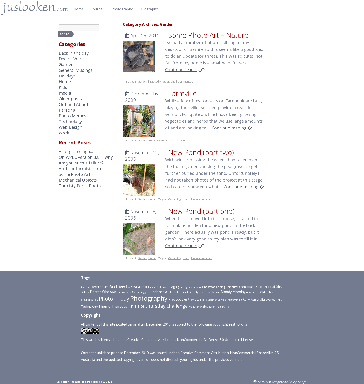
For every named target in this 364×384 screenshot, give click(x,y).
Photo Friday (114, 298)
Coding (220, 287)
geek (148, 292)
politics (194, 299)
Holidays (67, 76)
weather (194, 306)
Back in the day (74, 53)
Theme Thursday (113, 306)
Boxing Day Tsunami (190, 287)
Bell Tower (162, 287)
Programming (234, 299)
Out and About (73, 104)
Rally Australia (253, 299)
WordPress (264, 382)
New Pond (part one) (201, 211)
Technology (70, 121)
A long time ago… (76, 151)
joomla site (213, 292)
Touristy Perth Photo (80, 186)
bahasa (152, 287)
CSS (256, 287)
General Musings (76, 70)
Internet (173, 292)
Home (78, 9)
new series (252, 292)
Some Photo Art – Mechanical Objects (78, 177)
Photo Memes (72, 116)
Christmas (208, 287)
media (65, 93)
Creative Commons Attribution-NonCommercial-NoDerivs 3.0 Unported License (190, 339)
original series (89, 299)
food (113, 292)
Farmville (182, 93)
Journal (97, 9)
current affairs (271, 286)
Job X (202, 292)
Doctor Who (70, 59)
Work (64, 133)
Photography (122, 9)
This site (136, 306)
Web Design (70, 127)
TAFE (279, 299)
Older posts (70, 99)
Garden (142, 81)
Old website (268, 292)
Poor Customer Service (213, 299)
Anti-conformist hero (80, 168)
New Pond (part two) (201, 152)
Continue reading (183, 69)
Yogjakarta (222, 306)
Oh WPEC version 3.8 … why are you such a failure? (86, 160)
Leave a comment (201, 199)
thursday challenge (166, 306)
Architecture (100, 287)
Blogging (174, 287)
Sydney (270, 299)
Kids (63, 87)
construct (247, 287)
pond (185, 199)
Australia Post (137, 287)
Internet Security (188, 292)
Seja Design (299, 382)
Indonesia (159, 291)
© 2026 (107, 382)
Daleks (85, 292)
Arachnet (86, 287)
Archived (118, 286)
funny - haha (124, 292)
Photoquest (179, 299)
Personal (162, 140)
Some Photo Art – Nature (208, 35)
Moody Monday (233, 291)
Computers (233, 287)
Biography (149, 9)
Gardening (174, 199)
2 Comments (177, 140)
